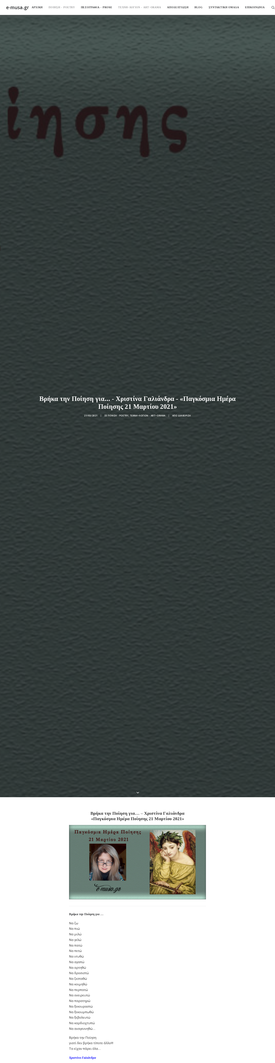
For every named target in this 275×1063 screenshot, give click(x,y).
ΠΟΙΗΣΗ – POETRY (62, 7)
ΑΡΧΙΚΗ (37, 7)
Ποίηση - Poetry (118, 415)
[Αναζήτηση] (273, 7)
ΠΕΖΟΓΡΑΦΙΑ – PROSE (96, 7)
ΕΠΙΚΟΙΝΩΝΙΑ (255, 7)
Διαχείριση (184, 415)
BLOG (199, 7)
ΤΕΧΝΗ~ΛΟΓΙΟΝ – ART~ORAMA (139, 7)
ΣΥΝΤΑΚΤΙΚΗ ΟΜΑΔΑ (224, 7)
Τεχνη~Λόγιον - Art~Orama (148, 415)
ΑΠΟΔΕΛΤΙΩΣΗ (178, 7)
